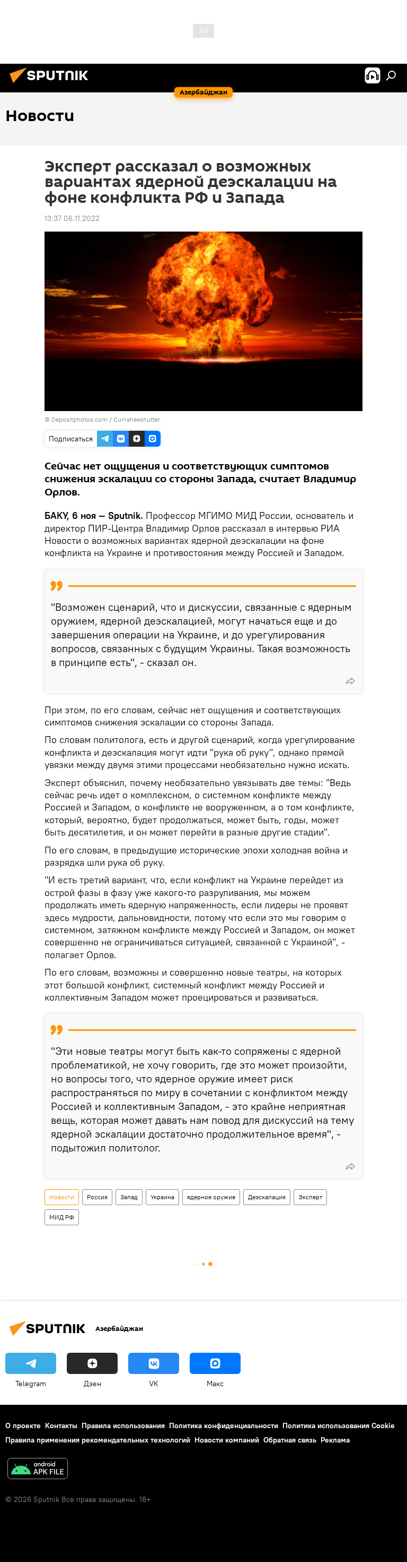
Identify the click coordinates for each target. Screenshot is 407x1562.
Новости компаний (226, 1440)
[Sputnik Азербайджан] (52, 84)
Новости (61, 1197)
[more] (350, 681)
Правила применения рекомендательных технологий (97, 1440)
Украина (162, 1197)
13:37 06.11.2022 (72, 218)
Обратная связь (289, 1440)
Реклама (335, 1440)
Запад (129, 1197)
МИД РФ (61, 1217)
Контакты (61, 1425)
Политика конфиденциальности (223, 1425)
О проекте (23, 1425)
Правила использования (123, 1425)
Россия (97, 1197)
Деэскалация (267, 1197)
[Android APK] (38, 1470)
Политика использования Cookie (338, 1425)
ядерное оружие (211, 1197)
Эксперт (310, 1197)
